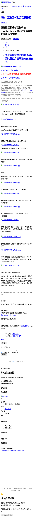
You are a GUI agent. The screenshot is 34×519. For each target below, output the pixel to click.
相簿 (6, 42)
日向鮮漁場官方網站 (7, 304)
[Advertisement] (17, 468)
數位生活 (16, 39)
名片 (6, 47)
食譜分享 (15, 334)
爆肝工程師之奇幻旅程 (16, 17)
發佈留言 (4, 354)
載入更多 (4, 343)
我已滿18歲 (5, 515)
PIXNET (9, 488)
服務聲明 (20, 490)
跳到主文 (4, 23)
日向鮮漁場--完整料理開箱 (9, 70)
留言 (27, 326)
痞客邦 (23, 326)
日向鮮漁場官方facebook (23, 304)
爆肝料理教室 (17, 336)
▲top (2, 339)
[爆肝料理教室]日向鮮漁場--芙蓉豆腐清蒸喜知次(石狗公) (19, 58)
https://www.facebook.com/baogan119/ (12, 450)
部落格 (7, 45)
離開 (11, 515)
